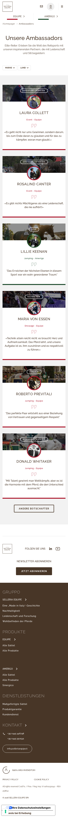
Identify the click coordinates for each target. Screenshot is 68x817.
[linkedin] (50, 548)
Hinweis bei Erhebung (17, 813)
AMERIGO (8, 669)
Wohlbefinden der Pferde (17, 621)
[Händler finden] (50, 6)
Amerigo (49, 16)
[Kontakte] (41, 7)
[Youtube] (58, 549)
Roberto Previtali (34, 394)
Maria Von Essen (34, 319)
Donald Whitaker (34, 461)
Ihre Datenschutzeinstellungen (31, 807)
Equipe (17, 16)
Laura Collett (34, 113)
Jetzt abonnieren (34, 571)
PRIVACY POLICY (11, 779)
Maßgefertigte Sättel (15, 704)
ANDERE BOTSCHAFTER (34, 508)
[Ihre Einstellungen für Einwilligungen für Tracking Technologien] (6, 811)
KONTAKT (13, 725)
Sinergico (8, 685)
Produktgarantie (12, 709)
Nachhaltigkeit (11, 611)
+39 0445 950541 (15, 738)
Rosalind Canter (34, 184)
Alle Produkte (11, 650)
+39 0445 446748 (15, 733)
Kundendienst (11, 714)
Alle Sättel (9, 645)
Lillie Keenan (34, 251)
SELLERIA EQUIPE (12, 599)
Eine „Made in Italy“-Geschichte (21, 605)
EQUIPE (7, 639)
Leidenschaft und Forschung (19, 616)
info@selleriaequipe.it (17, 749)
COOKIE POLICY (41, 779)
